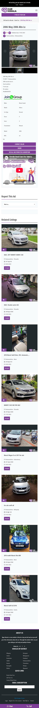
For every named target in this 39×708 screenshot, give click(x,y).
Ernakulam (9, 658)
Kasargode (8, 666)
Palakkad (25, 658)
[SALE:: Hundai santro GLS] (20, 287)
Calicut (8, 656)
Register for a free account (15, 701)
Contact (32, 701)
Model (5, 107)
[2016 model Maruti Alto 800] (20, 538)
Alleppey (8, 653)
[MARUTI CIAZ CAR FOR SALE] (20, 388)
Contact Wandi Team (11, 680)
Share (19, 148)
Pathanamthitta (27, 661)
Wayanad (25, 668)
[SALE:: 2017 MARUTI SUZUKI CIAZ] (20, 237)
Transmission (7, 125)
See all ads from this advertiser (19, 152)
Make (5, 103)
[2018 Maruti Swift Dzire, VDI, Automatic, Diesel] (20, 337)
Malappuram (26, 656)
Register (21, 5)
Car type (6, 112)
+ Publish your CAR (19, 15)
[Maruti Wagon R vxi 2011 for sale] (20, 438)
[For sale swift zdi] (20, 488)
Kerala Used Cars (10, 675)
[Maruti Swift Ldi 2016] (20, 588)
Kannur (8, 663)
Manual (21, 125)
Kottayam (25, 653)
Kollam (8, 668)
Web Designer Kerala (19, 698)
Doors (5, 116)
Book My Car (26, 701)
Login (17, 5)
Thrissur (25, 666)
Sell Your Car (9, 678)
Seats (5, 121)
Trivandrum (25, 663)
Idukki (8, 661)
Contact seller (19, 144)
